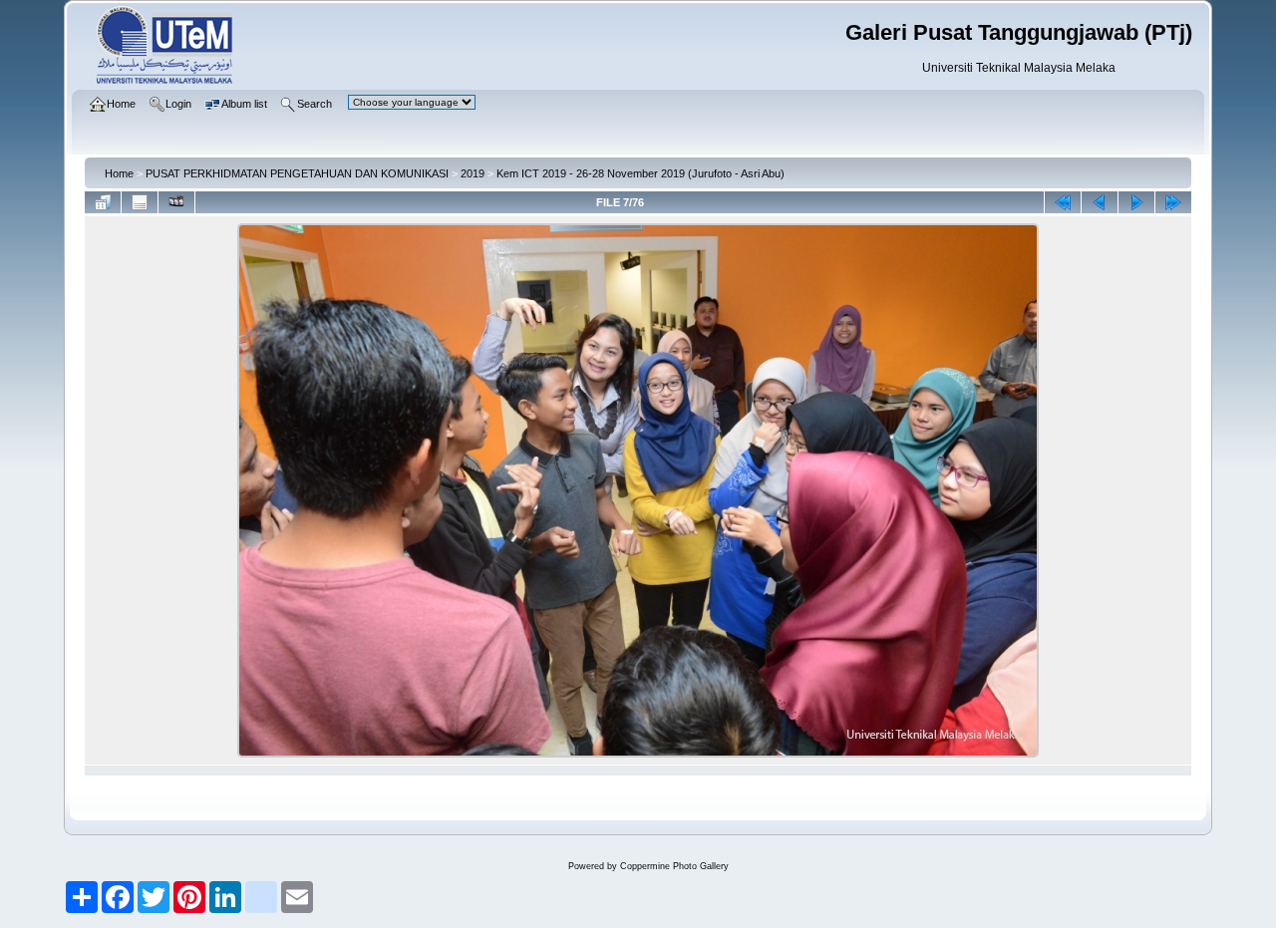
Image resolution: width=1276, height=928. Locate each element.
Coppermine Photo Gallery (674, 866)
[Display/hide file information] (140, 202)
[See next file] (1136, 202)
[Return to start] (1063, 202)
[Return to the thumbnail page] (103, 202)
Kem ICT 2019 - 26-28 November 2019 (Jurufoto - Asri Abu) (640, 173)
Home (119, 173)
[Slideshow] (176, 202)
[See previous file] (1099, 202)
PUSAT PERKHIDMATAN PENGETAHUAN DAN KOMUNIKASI (297, 173)
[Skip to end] (1173, 202)
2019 (472, 173)
